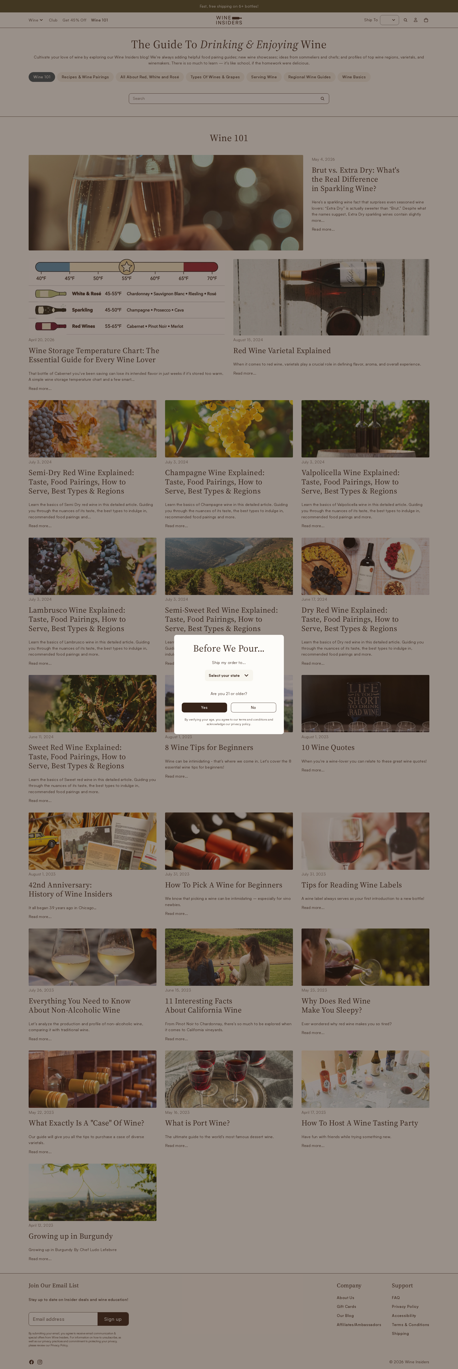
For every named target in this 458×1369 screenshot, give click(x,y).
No (253, 707)
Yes (204, 707)
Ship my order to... (229, 662)
